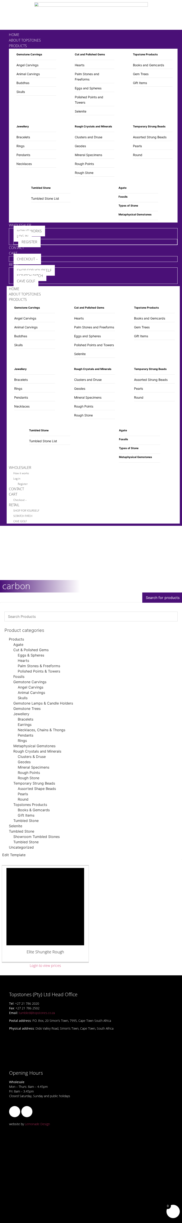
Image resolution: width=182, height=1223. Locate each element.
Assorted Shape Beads (37, 788)
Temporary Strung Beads (34, 783)
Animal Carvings (28, 74)
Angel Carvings (27, 65)
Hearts (79, 65)
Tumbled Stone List (45, 198)
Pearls (137, 146)
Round (137, 155)
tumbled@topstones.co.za (37, 1013)
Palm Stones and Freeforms (94, 327)
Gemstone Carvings (29, 682)
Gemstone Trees (27, 708)
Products (16, 639)
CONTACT (16, 488)
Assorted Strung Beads (149, 137)
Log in (16, 478)
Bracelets (23, 137)
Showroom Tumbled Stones (36, 836)
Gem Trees (140, 74)
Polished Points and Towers (94, 345)
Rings (20, 146)
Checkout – (20, 500)
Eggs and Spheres (88, 88)
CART (13, 494)
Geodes (80, 146)
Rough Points (84, 164)
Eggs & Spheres (31, 655)
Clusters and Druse (88, 137)
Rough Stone (84, 173)
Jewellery (21, 714)
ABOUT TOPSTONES (25, 294)
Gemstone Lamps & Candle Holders (43, 703)
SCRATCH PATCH (22, 516)
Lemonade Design (37, 1124)
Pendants (23, 155)
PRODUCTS (18, 299)
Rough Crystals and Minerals (37, 751)
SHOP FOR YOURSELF (26, 510)
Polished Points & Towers (39, 671)
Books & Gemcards (34, 810)
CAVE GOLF (20, 521)
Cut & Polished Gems (31, 650)
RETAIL (14, 504)
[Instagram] (26, 1111)
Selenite (80, 111)
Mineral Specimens (88, 155)
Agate (18, 644)
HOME (14, 288)
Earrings (25, 724)
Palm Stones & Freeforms (39, 666)
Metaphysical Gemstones (34, 746)
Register (23, 484)
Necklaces (24, 164)
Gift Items (140, 83)
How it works (21, 473)
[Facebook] (14, 1111)
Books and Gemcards (148, 65)
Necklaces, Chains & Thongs (41, 730)
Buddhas (22, 83)
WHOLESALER (20, 467)
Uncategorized (21, 847)
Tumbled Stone (26, 820)
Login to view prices (45, 965)
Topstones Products (30, 804)
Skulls (20, 92)
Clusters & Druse (32, 756)
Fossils (18, 676)
